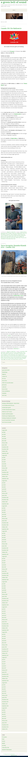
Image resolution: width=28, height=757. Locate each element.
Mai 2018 (4, 638)
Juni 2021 (4, 560)
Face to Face (4, 380)
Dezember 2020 (5, 573)
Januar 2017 (4, 672)
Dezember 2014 (5, 724)
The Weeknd (3, 238)
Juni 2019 (4, 611)
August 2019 (4, 607)
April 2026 (4, 438)
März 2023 (4, 516)
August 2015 (4, 708)
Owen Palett (24, 357)
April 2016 (4, 691)
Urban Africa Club (5, 747)
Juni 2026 (4, 434)
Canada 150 (13, 232)
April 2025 (4, 463)
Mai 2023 (4, 512)
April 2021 (4, 564)
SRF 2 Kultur (13, 237)
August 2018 (4, 632)
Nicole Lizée (16, 236)
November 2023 (5, 499)
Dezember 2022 (5, 522)
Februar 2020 (4, 594)
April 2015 (4, 716)
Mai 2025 (4, 461)
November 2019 (5, 600)
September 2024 (5, 478)
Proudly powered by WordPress (9, 754)
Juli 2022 (3, 533)
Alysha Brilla (3, 233)
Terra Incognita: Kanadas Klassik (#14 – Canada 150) (13, 246)
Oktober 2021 (4, 552)
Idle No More (13, 354)
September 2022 (5, 529)
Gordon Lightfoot (4, 354)
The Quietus (4, 737)
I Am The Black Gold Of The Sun (8, 405)
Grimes (9, 354)
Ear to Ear (4, 378)
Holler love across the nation (7, 382)
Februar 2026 (4, 442)
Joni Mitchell (5, 235)
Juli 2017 (3, 659)
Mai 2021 (4, 562)
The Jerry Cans (23, 237)
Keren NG (11, 355)
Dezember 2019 (5, 598)
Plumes (2, 358)
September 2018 (5, 630)
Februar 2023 (4, 518)
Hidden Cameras (21, 234)
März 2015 (4, 718)
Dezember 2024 (5, 472)
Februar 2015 (4, 720)
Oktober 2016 (4, 678)
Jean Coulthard (18, 354)
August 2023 (4, 506)
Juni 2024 (4, 484)
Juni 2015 (4, 712)
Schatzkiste (4, 393)
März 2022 (4, 541)
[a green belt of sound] (14, 19)
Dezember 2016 (5, 674)
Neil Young (6, 236)
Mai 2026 (4, 436)
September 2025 (5, 453)
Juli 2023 (3, 508)
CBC (1, 353)
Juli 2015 (3, 710)
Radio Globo (8, 237)
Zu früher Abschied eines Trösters (8, 409)
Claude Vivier (10, 353)
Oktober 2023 (4, 501)
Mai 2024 (4, 487)
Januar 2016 (4, 697)
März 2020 (4, 592)
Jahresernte (4, 384)
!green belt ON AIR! (5, 370)
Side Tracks (4, 395)
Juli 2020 (3, 583)
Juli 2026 (3, 432)
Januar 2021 (4, 571)
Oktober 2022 (4, 527)
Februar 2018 (4, 644)
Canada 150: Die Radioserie (11, 28)
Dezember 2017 (5, 649)
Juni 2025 (4, 459)
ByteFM (3, 743)
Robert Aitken (11, 358)
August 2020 (4, 581)
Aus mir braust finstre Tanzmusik (8, 420)
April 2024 (4, 489)
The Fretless (8, 359)
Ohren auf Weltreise (6, 391)
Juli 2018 (3, 634)
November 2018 (5, 626)
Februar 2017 (4, 670)
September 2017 (5, 655)
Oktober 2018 (4, 628)
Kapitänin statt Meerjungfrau (7, 413)
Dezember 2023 (5, 497)
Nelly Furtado (11, 236)
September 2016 (5, 680)
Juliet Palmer (6, 355)
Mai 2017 (4, 663)
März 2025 (4, 466)
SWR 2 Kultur (18, 237)
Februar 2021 (4, 569)
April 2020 (4, 590)
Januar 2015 (4, 722)
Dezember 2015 (5, 699)
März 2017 (4, 668)
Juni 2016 (4, 687)
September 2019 (5, 604)
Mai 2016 (4, 689)
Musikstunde (23, 235)
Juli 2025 (3, 457)
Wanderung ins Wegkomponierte (8, 416)
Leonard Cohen (11, 235)
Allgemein (9, 232)
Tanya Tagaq (3, 359)
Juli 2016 (3, 684)
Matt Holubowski (17, 235)
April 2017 (4, 665)
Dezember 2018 (5, 623)
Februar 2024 (4, 493)
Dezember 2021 (5, 548)
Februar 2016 (4, 695)
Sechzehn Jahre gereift (6, 407)
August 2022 (4, 531)
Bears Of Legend (9, 233)
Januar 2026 (4, 445)
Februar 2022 (4, 543)
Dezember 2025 (5, 447)
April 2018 (4, 640)
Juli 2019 (3, 609)
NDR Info (2, 236)
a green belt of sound (13, 2)
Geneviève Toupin (9, 234)
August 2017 (4, 657)
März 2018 (4, 642)
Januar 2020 (4, 596)
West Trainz (13, 238)
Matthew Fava (21, 355)
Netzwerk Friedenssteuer (7, 749)
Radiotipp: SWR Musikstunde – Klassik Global (10, 403)
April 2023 (4, 514)
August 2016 (4, 682)
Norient (3, 741)
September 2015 (5, 705)
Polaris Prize (6, 358)
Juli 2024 (3, 482)
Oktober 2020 (4, 577)
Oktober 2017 (4, 653)
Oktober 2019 (4, 602)
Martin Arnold (15, 355)
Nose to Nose (4, 389)
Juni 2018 (4, 636)
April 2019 (4, 615)
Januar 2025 (4, 470)
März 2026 (4, 440)
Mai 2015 (4, 714)
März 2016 (4, 693)
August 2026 (4, 430)
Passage (12, 51)
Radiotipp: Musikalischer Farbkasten (9, 418)
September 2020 (5, 579)
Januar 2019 (4, 621)
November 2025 (5, 449)
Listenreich (4, 387)
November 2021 (5, 550)
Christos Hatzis (5, 353)
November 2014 (5, 727)
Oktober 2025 (4, 451)
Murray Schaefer (7, 357)
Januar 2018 (4, 647)
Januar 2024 (4, 495)
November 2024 (5, 474)
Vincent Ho (21, 359)
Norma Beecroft (18, 357)
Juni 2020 (4, 586)
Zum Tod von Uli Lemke (6, 422)
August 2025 (4, 455)
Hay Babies (15, 234)
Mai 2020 (4, 588)
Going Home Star (22, 353)
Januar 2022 (4, 546)
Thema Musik (8, 238)
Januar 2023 (4, 520)
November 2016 (5, 676)
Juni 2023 (4, 510)
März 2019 (4, 617)
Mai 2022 (4, 537)
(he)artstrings (4, 372)
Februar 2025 (4, 468)
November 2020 (5, 575)
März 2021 (4, 567)
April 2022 (4, 539)
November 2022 (5, 524)
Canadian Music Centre (21, 233)
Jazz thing (4, 745)
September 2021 (5, 554)
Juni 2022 (4, 535)
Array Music (23, 351)
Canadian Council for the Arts (11, 352)
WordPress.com (14, 755)
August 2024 (4, 480)
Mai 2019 (4, 613)
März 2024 (4, 491)
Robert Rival (16, 358)
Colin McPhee (16, 353)
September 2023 (5, 503)
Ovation (9, 335)
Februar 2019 (4, 619)
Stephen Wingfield (22, 358)
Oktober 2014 (4, 729)
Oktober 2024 (4, 476)
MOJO (3, 739)
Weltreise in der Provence (7, 411)
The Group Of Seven (14, 359)
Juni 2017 (4, 661)
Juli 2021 (3, 558)
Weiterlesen (17, 348)
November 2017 (5, 651)
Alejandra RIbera (24, 232)
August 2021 (4, 556)
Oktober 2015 (4, 703)
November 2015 (5, 701)
